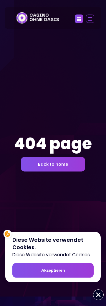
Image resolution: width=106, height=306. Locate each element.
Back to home (53, 164)
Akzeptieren (53, 270)
